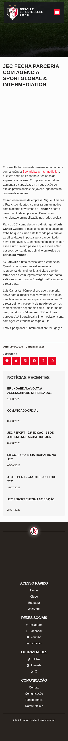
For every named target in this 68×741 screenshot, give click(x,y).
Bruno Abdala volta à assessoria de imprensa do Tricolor (28, 393)
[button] (57, 12)
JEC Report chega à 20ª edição (30, 499)
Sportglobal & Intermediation (40, 171)
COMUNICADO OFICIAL (22, 410)
